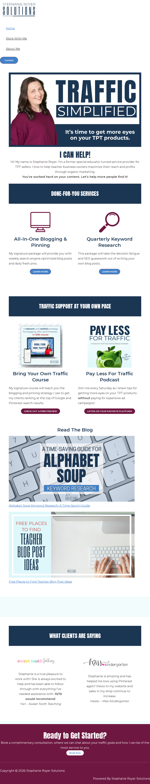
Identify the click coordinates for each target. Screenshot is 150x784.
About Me (13, 49)
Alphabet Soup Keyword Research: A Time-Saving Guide (49, 505)
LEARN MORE (40, 271)
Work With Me (16, 38)
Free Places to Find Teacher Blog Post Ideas (40, 581)
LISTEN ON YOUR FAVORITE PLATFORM (109, 411)
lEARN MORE (109, 271)
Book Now (75, 752)
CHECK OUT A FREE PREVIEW (40, 411)
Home (10, 28)
